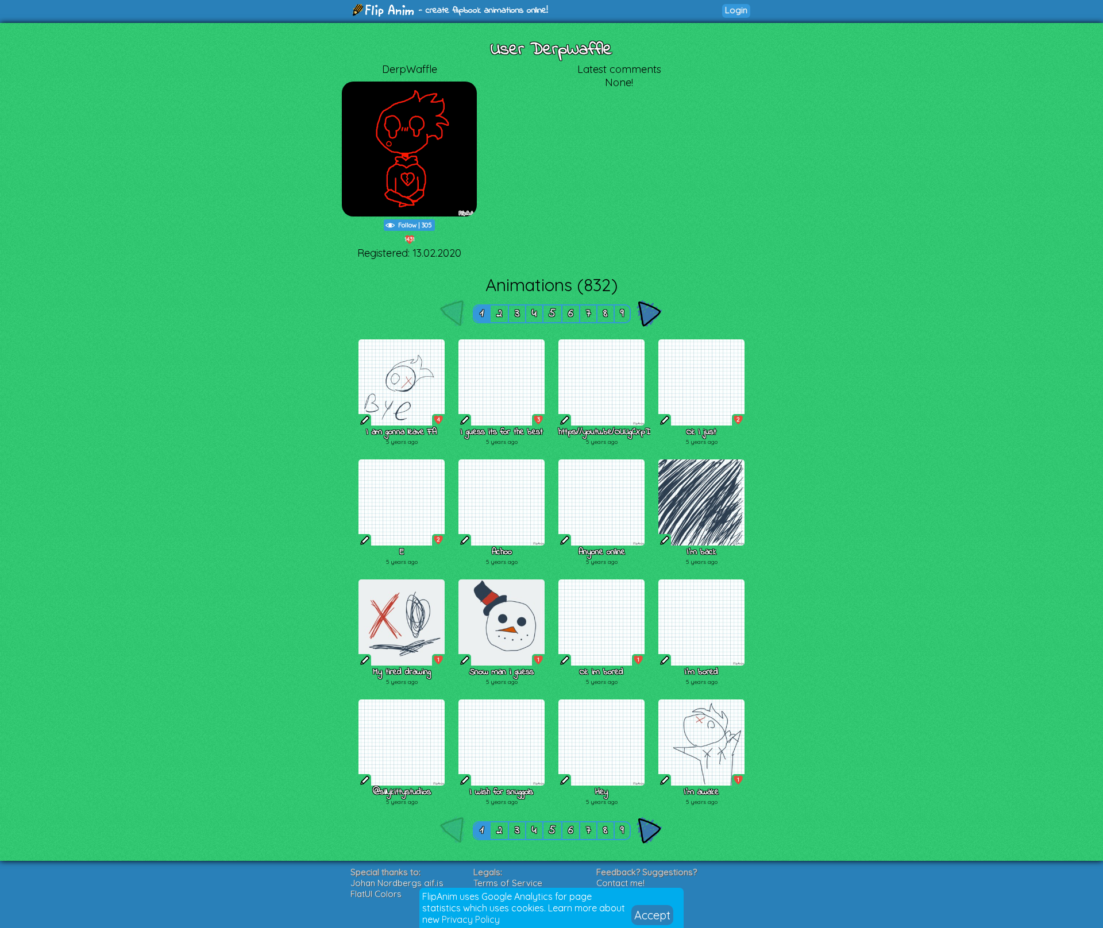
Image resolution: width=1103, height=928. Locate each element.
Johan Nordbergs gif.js (396, 882)
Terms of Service (507, 882)
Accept (652, 915)
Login (736, 10)
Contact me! (620, 882)
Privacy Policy (471, 919)
